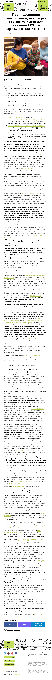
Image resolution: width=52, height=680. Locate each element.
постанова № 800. (27, 168)
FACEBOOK (10, 624)
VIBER (24, 624)
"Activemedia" (17, 674)
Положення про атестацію (30, 193)
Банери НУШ (8, 660)
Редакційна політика (9, 664)
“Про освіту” (21, 116)
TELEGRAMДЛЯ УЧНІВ (38, 624)
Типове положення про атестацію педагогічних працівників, (26, 125)
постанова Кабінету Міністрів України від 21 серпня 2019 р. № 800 (27, 120)
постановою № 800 (35, 295)
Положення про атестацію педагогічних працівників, (24, 133)
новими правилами (14, 483)
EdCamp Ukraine (39, 615)
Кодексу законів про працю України (26, 450)
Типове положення (30, 596)
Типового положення (18, 486)
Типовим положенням (37, 408)
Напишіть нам (41, 1)
